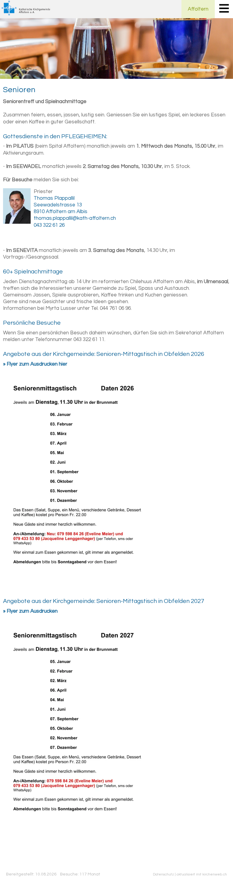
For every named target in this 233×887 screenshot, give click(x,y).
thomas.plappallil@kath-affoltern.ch (75, 218)
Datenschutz (163, 874)
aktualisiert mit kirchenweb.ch (202, 874)
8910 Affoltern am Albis (60, 211)
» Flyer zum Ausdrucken (30, 611)
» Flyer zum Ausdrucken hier (35, 364)
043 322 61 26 (49, 225)
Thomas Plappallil (54, 198)
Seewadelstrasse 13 (58, 205)
